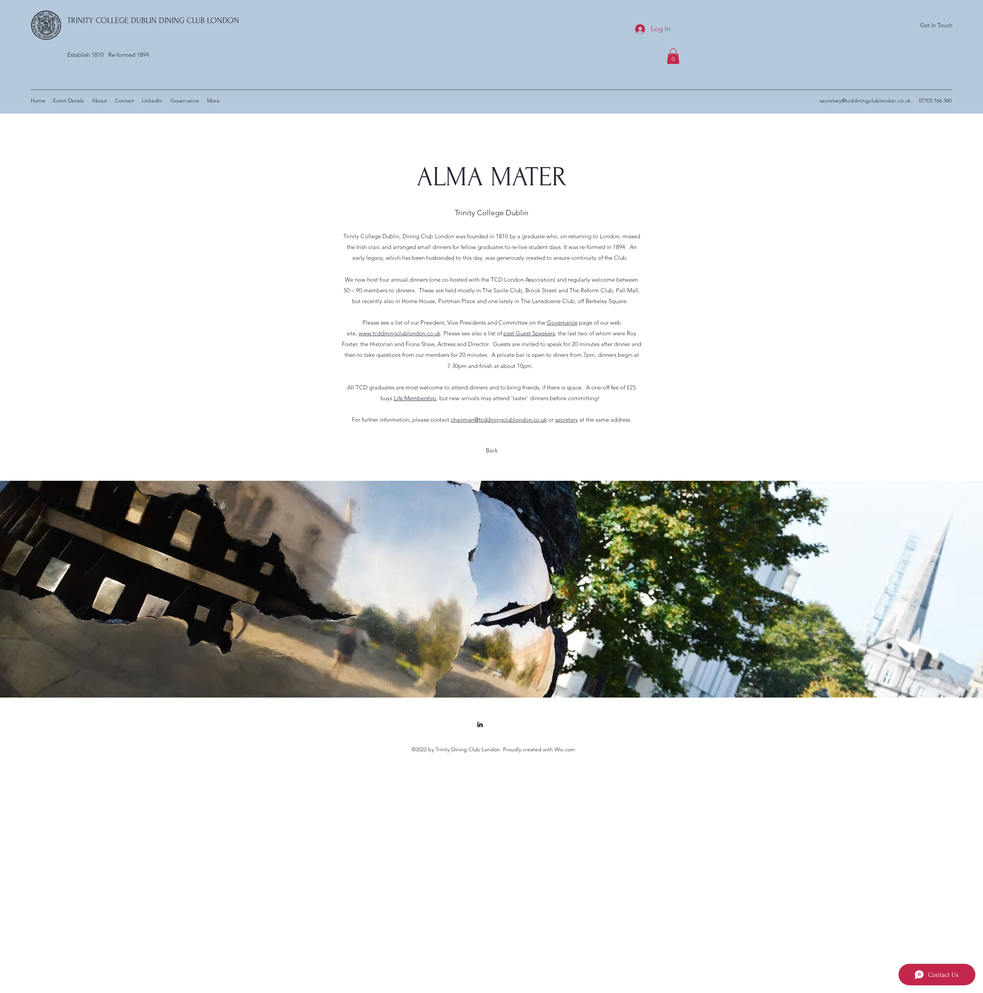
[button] (673, 56)
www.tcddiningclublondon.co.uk (399, 333)
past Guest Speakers (529, 333)
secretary (566, 419)
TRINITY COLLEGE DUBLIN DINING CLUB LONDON (153, 20)
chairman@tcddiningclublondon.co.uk (499, 419)
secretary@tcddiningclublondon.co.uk (865, 100)
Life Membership (415, 398)
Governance (562, 322)
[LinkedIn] (480, 724)
